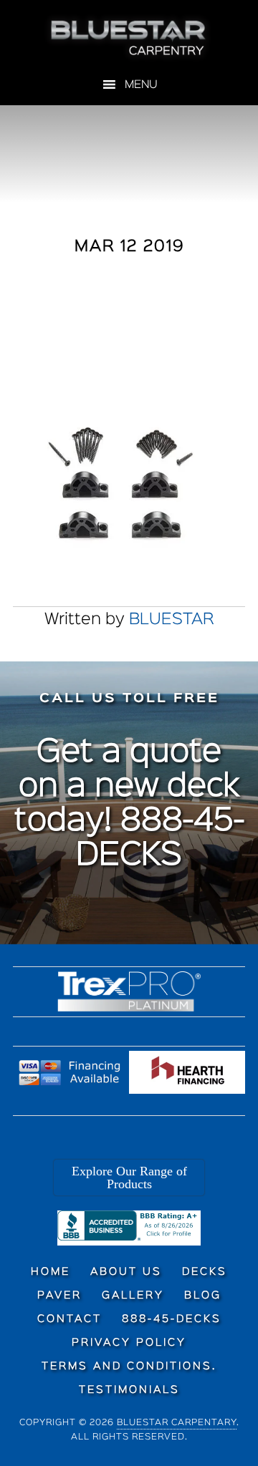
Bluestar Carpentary (176, 1423)
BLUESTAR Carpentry (129, 38)
